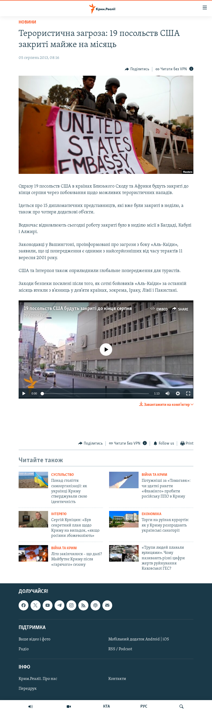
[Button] (137, 69)
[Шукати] (181, 706)
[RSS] (83, 605)
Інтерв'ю (58, 514)
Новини (27, 22)
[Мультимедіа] (69, 706)
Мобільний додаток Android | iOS (138, 639)
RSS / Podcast (120, 649)
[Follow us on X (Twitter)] (35, 605)
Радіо (24, 649)
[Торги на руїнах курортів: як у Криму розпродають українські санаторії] (124, 519)
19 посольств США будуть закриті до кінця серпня (78, 308)
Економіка (151, 514)
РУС (143, 706)
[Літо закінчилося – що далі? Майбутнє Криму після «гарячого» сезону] (33, 553)
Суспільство (62, 475)
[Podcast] (95, 605)
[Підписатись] (107, 605)
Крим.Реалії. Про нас (38, 679)
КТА (106, 706)
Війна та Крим (154, 475)
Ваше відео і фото (34, 639)
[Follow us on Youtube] (47, 605)
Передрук (28, 689)
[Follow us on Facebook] (23, 605)
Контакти (117, 679)
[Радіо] (30, 706)
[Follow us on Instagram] (71, 605)
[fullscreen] (188, 393)
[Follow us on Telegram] (59, 605)
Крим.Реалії (39, 315)
